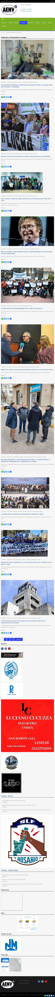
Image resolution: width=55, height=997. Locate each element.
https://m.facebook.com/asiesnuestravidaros (50, 1)
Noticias (4, 22)
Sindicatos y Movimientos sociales (29, 82)
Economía (30, 22)
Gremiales (22, 22)
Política (10, 22)
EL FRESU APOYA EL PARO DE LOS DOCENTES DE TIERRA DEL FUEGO (22, 514)
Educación (15, 511)
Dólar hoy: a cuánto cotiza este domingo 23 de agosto (14, 879)
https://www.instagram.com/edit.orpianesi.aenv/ (51, 1)
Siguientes (18, 639)
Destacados (9, 82)
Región (29, 457)
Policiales (16, 22)
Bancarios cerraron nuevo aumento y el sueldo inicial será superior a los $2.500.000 (25, 156)
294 (12, 639)
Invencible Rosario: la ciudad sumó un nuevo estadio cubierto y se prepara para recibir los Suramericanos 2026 (26, 809)
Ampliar (2, 94)
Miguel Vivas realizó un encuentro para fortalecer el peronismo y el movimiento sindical (27, 369)
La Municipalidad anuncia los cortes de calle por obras (13, 800)
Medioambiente (16, 457)
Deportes (38, 22)
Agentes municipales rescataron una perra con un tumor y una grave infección (19, 805)
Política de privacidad (23, 983)
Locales (14, 249)
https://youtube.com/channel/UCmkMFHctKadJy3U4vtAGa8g (53, 1)
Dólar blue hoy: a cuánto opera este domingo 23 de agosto (15, 874)
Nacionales (15, 82)
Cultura (43, 22)
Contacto (4, 26)
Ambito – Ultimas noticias (10, 870)
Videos (50, 22)
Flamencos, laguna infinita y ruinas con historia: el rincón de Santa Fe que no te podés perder (22, 884)
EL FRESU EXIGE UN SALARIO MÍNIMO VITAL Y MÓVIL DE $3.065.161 (22, 308)
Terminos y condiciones (24, 980)
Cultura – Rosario (7, 796)
